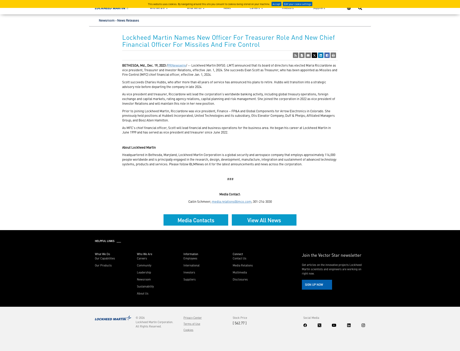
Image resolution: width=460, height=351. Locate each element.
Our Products (103, 265)
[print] (333, 55)
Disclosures (240, 279)
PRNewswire (176, 65)
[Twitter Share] (314, 55)
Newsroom (107, 20)
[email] (308, 55)
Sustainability (145, 286)
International (191, 265)
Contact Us (239, 258)
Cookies (188, 330)
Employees (190, 258)
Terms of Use (191, 324)
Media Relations (243, 265)
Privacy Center (192, 318)
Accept (276, 4)
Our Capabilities (105, 258)
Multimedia (240, 272)
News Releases (128, 20)
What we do (194, 8)
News (227, 8)
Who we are (157, 8)
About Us (142, 293)
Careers (255, 8)
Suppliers (319, 8)
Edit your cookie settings (297, 4)
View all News (264, 220)
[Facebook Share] (327, 55)
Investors (288, 8)
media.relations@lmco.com (231, 201)
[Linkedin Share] (320, 55)
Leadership (144, 272)
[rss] (295, 55)
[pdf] (302, 55)
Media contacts (196, 220)
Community (144, 265)
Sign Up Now (314, 284)
